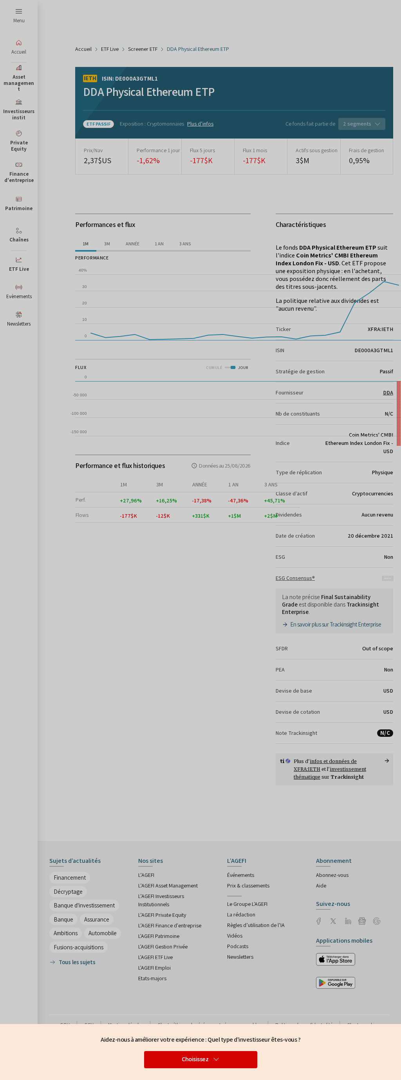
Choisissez (195, 1059)
